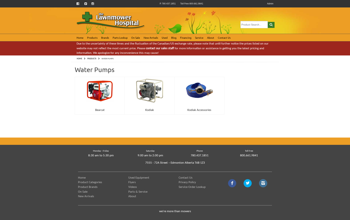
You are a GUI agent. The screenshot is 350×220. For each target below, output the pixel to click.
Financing (185, 37)
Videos (132, 187)
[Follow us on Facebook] (78, 3)
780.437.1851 (200, 155)
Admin (270, 3)
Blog (173, 37)
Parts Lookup (120, 37)
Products (92, 37)
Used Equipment (138, 177)
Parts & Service (137, 191)
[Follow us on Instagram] (93, 3)
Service (199, 37)
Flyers (132, 182)
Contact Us (224, 37)
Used (165, 37)
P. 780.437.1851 (168, 3)
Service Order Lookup (192, 187)
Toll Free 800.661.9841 (191, 3)
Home (80, 37)
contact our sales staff (160, 48)
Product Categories (90, 182)
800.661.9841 (249, 155)
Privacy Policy (187, 182)
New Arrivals (151, 37)
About (210, 37)
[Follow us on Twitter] (86, 3)
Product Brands (88, 187)
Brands (105, 37)
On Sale (135, 37)
